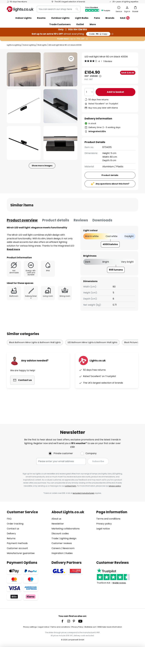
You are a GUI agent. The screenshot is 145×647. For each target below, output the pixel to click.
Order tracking (15, 523)
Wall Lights (42, 45)
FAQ (9, 518)
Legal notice (103, 528)
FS (98, 34)
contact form (70, 486)
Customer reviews (62, 543)
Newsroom (68, 548)
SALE (122, 18)
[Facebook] (64, 621)
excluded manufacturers (83, 493)
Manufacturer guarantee (21, 553)
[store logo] (20, 9)
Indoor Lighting (29, 45)
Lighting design (68, 538)
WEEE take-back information (110, 627)
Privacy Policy (77, 627)
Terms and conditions (108, 518)
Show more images (42, 165)
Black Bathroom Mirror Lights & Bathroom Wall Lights (35, 342)
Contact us (13, 528)
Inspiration (57, 553)
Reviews (81, 220)
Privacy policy (104, 523)
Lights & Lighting (14, 45)
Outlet (80, 24)
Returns (11, 538)
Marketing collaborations (66, 528)
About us (56, 518)
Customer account (17, 548)
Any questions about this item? (112, 183)
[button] (24, 106)
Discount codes (60, 533)
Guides (69, 553)
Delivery (11, 533)
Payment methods (17, 543)
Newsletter (58, 523)
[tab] (22, 220)
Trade (55, 538)
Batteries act (90, 627)
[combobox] (58, 9)
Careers (56, 548)
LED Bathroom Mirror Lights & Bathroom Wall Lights (92, 342)
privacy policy (115, 486)
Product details (55, 220)
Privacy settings (30, 627)
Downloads (102, 220)
